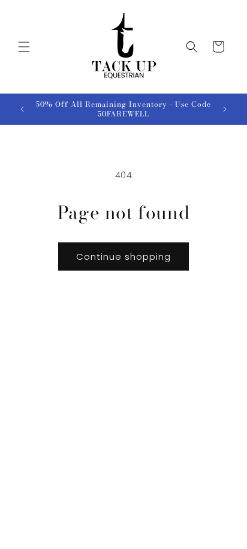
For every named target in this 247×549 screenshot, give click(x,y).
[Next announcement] (225, 109)
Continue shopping (123, 256)
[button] (24, 47)
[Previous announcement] (22, 109)
